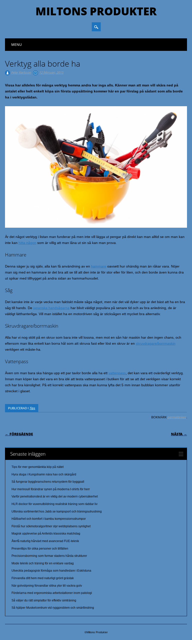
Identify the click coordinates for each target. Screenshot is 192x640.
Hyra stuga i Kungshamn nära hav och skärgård (44, 474)
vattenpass (117, 373)
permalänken (177, 417)
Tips (32, 408)
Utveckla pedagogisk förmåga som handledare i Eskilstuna (51, 570)
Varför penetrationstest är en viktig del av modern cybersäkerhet (55, 496)
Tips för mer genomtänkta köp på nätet (38, 467)
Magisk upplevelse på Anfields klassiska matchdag (46, 533)
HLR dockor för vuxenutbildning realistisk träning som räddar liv (55, 504)
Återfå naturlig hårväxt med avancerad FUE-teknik (45, 541)
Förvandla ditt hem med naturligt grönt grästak (43, 578)
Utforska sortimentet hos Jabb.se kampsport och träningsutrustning (57, 511)
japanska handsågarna (51, 308)
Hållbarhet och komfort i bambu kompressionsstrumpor (49, 519)
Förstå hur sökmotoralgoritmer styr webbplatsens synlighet (51, 526)
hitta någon (27, 243)
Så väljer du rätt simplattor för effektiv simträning (44, 600)
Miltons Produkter (96, 11)
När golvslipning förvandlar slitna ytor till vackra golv (47, 585)
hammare (98, 266)
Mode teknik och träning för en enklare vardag (43, 563)
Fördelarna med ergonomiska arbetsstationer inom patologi (52, 593)
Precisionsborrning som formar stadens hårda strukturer (49, 556)
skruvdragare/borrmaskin (156, 343)
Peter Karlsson (21, 72)
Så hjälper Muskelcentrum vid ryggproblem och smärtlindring (53, 607)
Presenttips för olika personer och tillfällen (40, 548)
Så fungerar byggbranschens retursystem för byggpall (48, 481)
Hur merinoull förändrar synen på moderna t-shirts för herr (51, 489)
